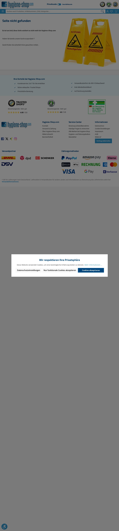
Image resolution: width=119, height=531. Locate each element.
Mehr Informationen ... (93, 265)
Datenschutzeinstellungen (28, 270)
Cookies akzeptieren (91, 270)
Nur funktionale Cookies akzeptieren (60, 270)
